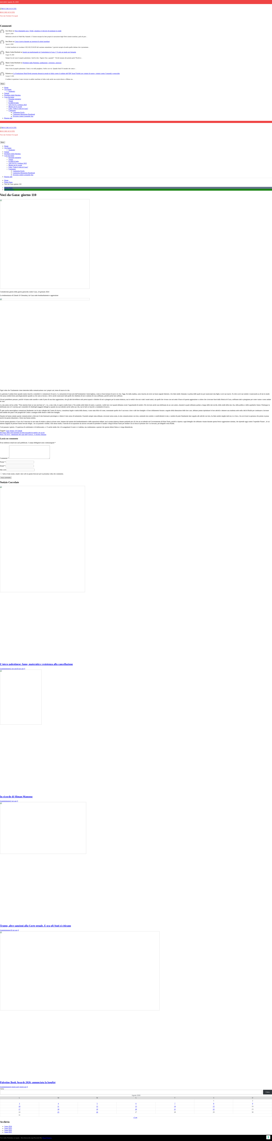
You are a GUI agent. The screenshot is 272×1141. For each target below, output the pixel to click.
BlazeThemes (47, 1138)
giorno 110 (13, 431)
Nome (2, 462)
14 (175, 1106)
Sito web (3, 470)
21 (175, 1109)
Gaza (7, 431)
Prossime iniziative (14, 99)
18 (58, 1109)
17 (19, 1109)
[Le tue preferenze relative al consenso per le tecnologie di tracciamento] (268, 1137)
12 (97, 1106)
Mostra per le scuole (15, 107)
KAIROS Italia (13, 103)
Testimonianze (9, 190)
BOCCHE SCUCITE (7, 12)
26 (97, 1112)
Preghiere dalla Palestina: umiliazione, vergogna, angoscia (42, 63)
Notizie (6, 93)
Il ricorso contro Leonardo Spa (23, 116)
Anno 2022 (8, 1130)
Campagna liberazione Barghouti (24, 114)
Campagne (12, 110)
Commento (4, 458)
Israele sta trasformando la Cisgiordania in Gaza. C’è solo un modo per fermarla (49, 52)
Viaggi (10, 101)
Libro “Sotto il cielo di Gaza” (18, 108)
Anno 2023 (8, 1128)
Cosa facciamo (9, 97)
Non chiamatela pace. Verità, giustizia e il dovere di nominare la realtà (38, 31)
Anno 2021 (8, 1132)
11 (58, 1106)
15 (214, 1106)
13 (136, 1106)
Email (2, 466)
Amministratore (5, 669)
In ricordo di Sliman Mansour (16, 796)
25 (58, 1112)
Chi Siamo (7, 89)
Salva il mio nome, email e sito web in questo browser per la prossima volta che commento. (33, 474)
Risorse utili (8, 118)
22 (214, 1109)
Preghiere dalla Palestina (12, 95)
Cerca (2, 1089)
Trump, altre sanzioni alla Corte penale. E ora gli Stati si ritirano (35, 925)
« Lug (135, 1117)
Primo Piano (8, 188)
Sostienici (11, 91)
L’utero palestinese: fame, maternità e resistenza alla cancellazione (36, 664)
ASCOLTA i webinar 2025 (17, 105)
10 (19, 1106)
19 (97, 1109)
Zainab (19, 431)
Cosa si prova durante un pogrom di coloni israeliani (32, 41)
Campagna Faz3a (18, 112)
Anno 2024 (8, 1126)
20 (136, 1109)
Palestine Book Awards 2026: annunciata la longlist (27, 1082)
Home (6, 87)
